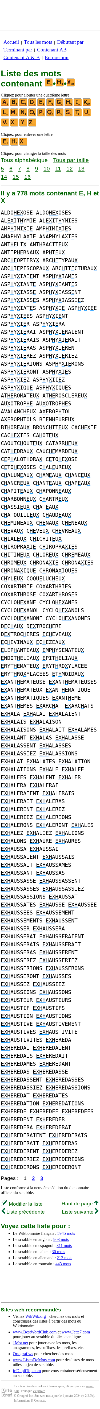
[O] (32, 115)
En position (57, 57)
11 (58, 168)
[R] (59, 115)
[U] (86, 115)
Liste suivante (78, 1212)
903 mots (61, 1239)
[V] (5, 125)
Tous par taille (71, 160)
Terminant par (17, 49)
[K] (86, 105)
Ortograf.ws (23, 1353)
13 (81, 168)
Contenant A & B (21, 57)
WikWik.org (35, 1316)
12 (69, 168)
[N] (23, 115)
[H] (68, 105)
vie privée (39, 1391)
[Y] (23, 125)
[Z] (32, 125)
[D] (32, 105)
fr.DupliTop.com (27, 1370)
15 (16, 177)
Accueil (11, 42)
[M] (14, 115)
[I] (77, 105)
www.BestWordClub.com (35, 1332)
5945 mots (66, 1233)
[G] (59, 105)
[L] (5, 115)
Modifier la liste (25, 1204)
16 (27, 177)
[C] (23, 105)
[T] (77, 115)
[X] (14, 125)
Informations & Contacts (29, 1400)
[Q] (50, 115)
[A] (5, 105)
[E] (41, 105)
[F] (50, 105)
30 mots (58, 1251)
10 (46, 168)
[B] (14, 105)
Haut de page (78, 1203)
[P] (41, 115)
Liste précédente (25, 1212)
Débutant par (70, 42)
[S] (68, 115)
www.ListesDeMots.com (34, 1360)
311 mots (64, 1245)
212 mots (64, 1257)
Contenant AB (52, 49)
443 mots (63, 1264)
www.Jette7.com (76, 1332)
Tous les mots (38, 42)
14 (4, 177)
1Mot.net (20, 1343)
